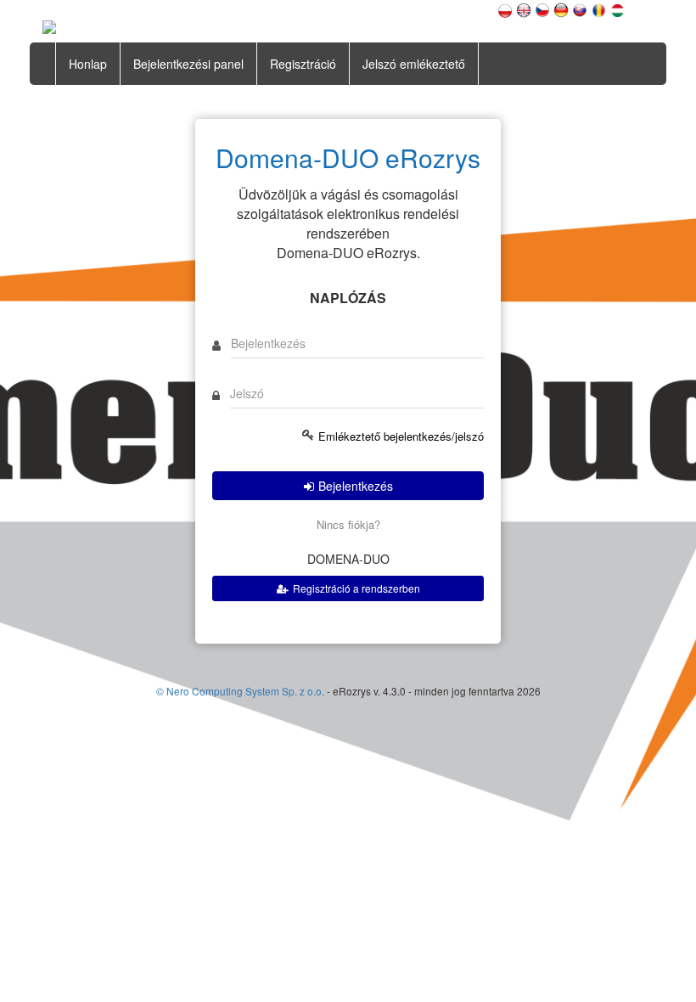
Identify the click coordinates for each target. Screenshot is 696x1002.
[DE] (561, 8)
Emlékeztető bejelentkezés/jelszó (401, 436)
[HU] (617, 8)
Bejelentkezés (355, 485)
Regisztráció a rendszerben (356, 588)
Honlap (88, 63)
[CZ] (542, 8)
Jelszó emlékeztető (413, 63)
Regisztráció (303, 63)
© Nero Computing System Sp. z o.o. (241, 691)
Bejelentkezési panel (188, 63)
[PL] (505, 8)
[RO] (598, 8)
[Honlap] (49, 25)
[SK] (579, 8)
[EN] (523, 8)
